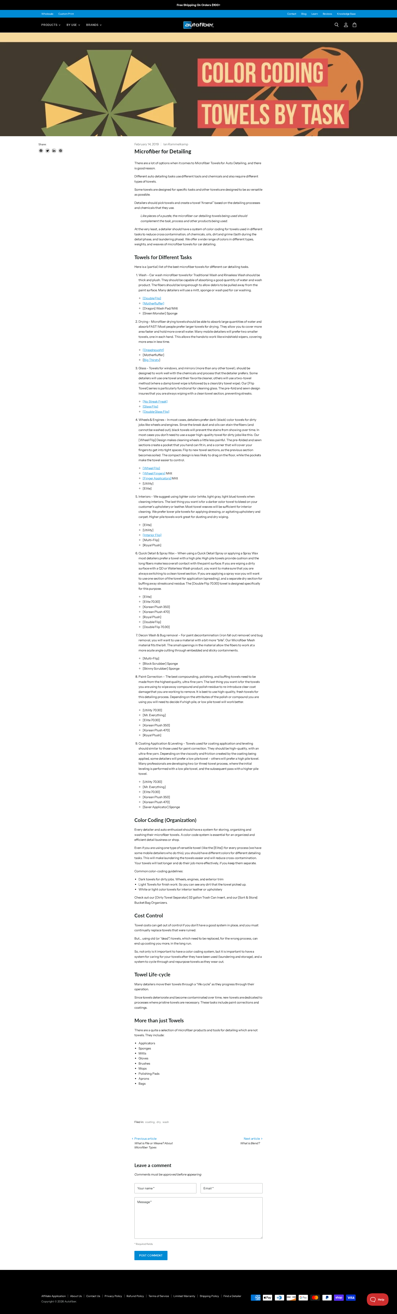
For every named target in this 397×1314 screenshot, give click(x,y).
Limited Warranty (184, 1296)
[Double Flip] (152, 298)
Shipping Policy (209, 1296)
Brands (92, 24)
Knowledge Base (346, 13)
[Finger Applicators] (157, 478)
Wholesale (47, 13)
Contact (291, 13)
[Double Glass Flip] (156, 412)
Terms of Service (158, 1296)
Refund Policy (135, 1296)
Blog (303, 13)
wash (166, 1122)
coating (150, 1122)
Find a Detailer (232, 1296)
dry (158, 1122)
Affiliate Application (53, 1296)
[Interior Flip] (152, 535)
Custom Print (66, 13)
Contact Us (93, 1296)
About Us (75, 1296)
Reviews (327, 13)
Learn (314, 13)
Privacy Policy (113, 1296)
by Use (72, 24)
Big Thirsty (151, 360)
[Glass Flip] (150, 406)
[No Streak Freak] (155, 401)
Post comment (151, 1255)
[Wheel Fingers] (154, 473)
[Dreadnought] (153, 350)
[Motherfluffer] (153, 303)
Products (49, 24)
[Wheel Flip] (151, 468)
